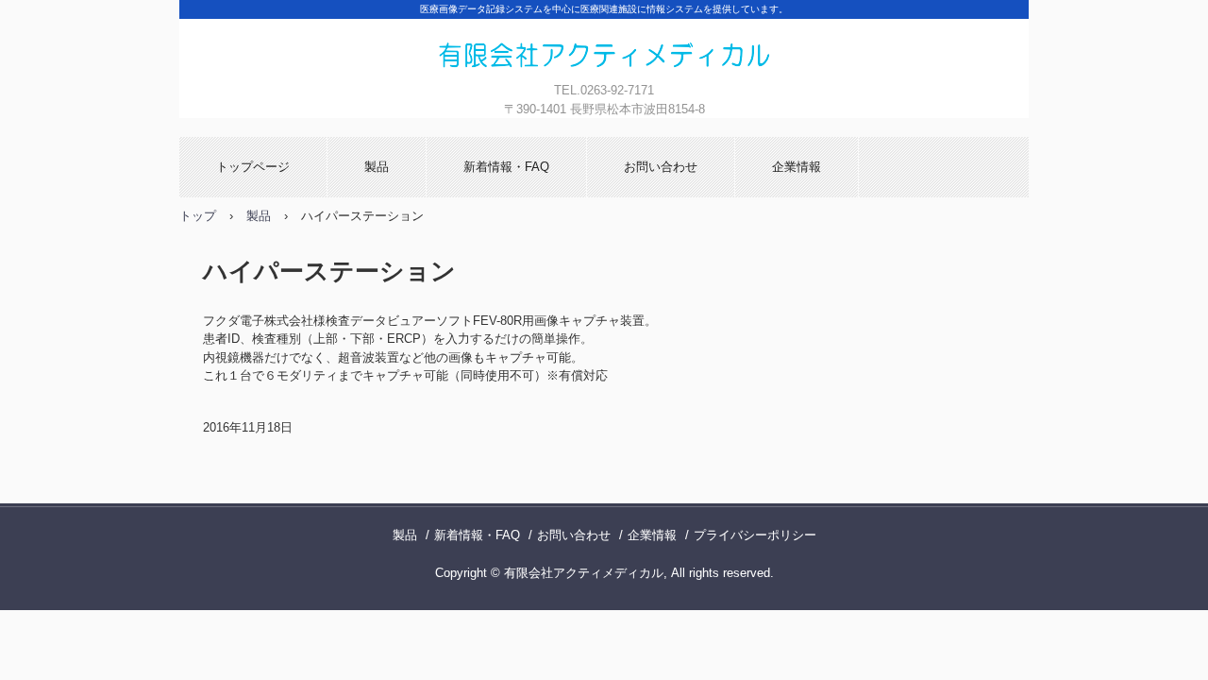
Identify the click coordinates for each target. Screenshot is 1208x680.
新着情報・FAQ (506, 167)
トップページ (253, 167)
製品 (376, 167)
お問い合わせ (660, 167)
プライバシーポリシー (755, 535)
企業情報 (796, 167)
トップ (197, 216)
